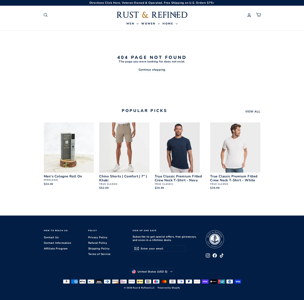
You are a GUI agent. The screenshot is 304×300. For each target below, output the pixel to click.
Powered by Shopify (169, 287)
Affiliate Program (56, 248)
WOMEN (149, 23)
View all (252, 112)
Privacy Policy (98, 237)
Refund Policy (97, 243)
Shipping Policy (99, 248)
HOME (169, 23)
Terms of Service (99, 254)
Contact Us (51, 237)
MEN (131, 23)
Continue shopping (152, 70)
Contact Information (57, 243)
